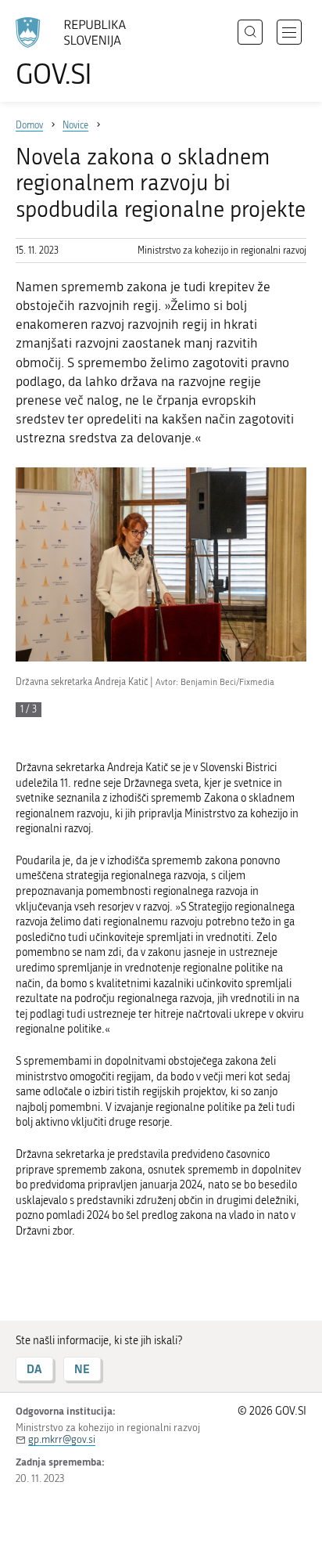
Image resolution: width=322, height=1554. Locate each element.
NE (82, 1369)
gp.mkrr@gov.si (61, 1439)
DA (34, 1369)
